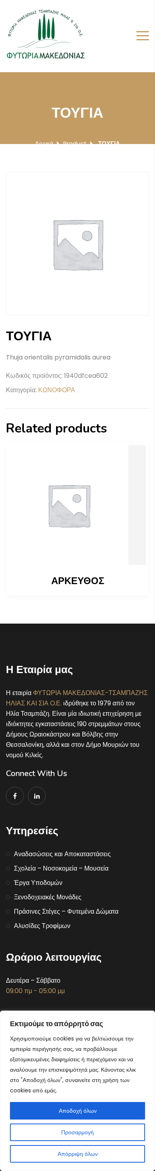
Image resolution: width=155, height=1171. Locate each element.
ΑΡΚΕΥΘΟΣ (77, 581)
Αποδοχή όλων (78, 1111)
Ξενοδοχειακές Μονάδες (47, 897)
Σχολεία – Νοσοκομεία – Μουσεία (61, 868)
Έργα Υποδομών (38, 882)
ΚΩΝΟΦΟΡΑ (56, 390)
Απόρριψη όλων (78, 1154)
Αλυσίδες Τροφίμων (42, 925)
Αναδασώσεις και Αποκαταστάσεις (62, 854)
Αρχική (44, 143)
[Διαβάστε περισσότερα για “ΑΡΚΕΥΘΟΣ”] (77, 505)
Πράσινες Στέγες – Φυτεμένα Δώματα (66, 911)
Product (75, 143)
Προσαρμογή (77, 1132)
